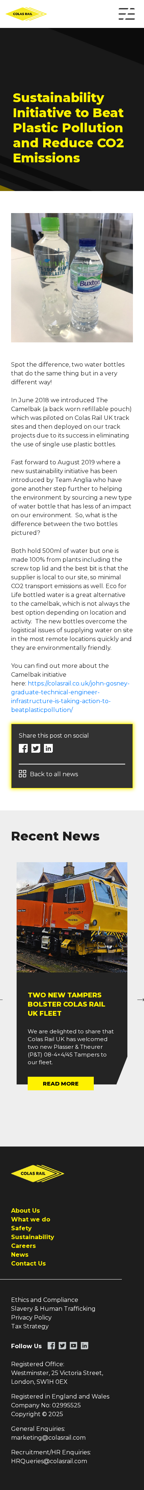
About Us (25, 1210)
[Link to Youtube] (73, 1345)
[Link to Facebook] (51, 1345)
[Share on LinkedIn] (48, 748)
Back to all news (54, 774)
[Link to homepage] (31, 14)
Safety (21, 1228)
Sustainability (32, 1237)
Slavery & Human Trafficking (53, 1308)
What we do (30, 1219)
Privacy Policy (31, 1317)
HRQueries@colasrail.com (49, 1461)
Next (138, 995)
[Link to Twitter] (62, 1345)
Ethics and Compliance (44, 1299)
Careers (23, 1245)
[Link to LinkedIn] (84, 1345)
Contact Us (28, 1263)
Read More (61, 1083)
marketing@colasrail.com (48, 1437)
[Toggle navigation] (127, 14)
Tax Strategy (30, 1326)
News (19, 1254)
